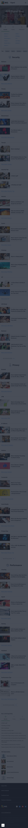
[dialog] (14, 414)
